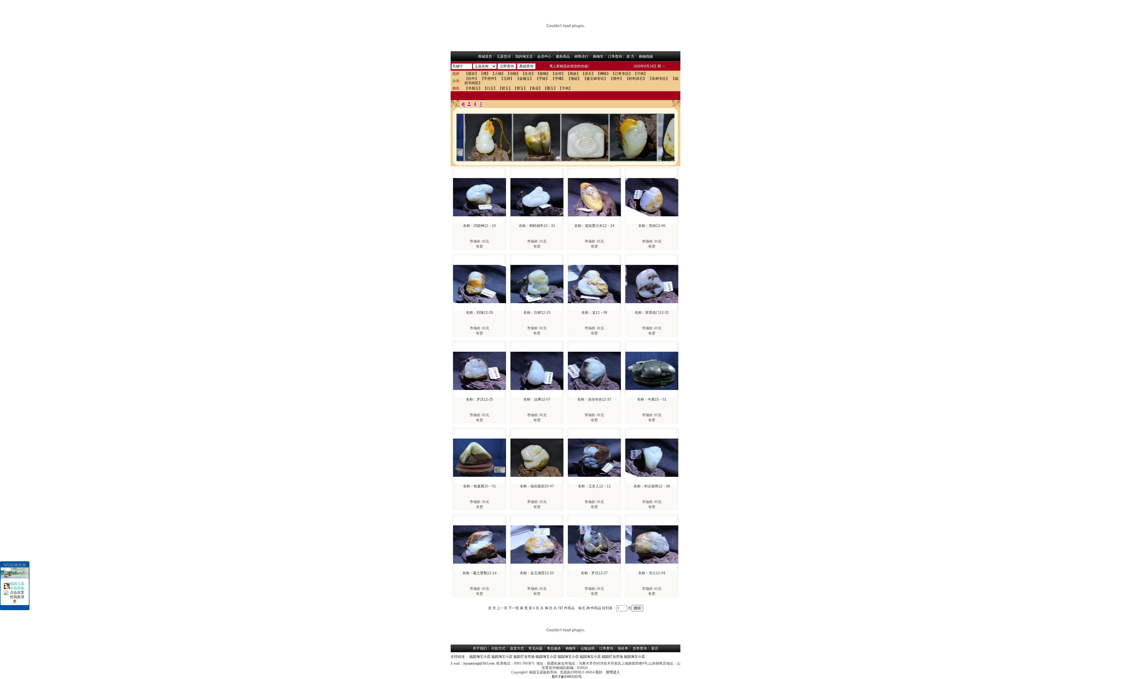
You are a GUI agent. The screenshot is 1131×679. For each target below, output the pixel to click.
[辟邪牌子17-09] (566, 137)
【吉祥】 (558, 74)
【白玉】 (490, 88)
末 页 (524, 608)
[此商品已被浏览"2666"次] (594, 216)
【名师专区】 (658, 79)
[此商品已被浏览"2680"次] (537, 216)
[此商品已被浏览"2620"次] (652, 303)
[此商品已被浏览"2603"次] (479, 563)
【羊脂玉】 (473, 88)
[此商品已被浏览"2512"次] (479, 389)
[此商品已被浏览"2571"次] (479, 216)
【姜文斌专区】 (595, 79)
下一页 (513, 608)
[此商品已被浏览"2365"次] (652, 476)
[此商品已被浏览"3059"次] (594, 476)
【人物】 (498, 74)
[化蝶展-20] (517, 137)
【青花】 (535, 88)
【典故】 (573, 74)
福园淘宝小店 (479, 657)
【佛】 (484, 74)
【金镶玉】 (524, 79)
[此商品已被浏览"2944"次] (479, 476)
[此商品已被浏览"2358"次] (594, 563)
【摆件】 (616, 79)
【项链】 (574, 79)
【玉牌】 (507, 79)
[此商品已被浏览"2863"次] (652, 389)
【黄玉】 (520, 88)
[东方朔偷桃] (614, 137)
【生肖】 (528, 74)
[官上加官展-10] (469, 137)
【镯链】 (603, 74)
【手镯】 (558, 79)
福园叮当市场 (524, 657)
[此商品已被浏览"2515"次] (652, 563)
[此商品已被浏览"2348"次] (594, 389)
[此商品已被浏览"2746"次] (652, 216)
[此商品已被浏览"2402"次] (537, 563)
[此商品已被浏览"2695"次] (537, 303)
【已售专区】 (621, 74)
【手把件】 (489, 79)
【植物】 (543, 74)
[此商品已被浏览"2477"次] (594, 303)
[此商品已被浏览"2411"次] (537, 476)
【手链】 (542, 79)
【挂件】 (471, 79)
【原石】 (588, 74)
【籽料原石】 (635, 79)
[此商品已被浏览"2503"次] (479, 303)
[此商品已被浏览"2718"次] (537, 389)
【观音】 (471, 74)
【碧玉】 (505, 88)
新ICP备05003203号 (567, 677)
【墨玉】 (550, 88)
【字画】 (640, 74)
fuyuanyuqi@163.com (479, 663)
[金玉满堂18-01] (662, 137)
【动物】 (513, 74)
